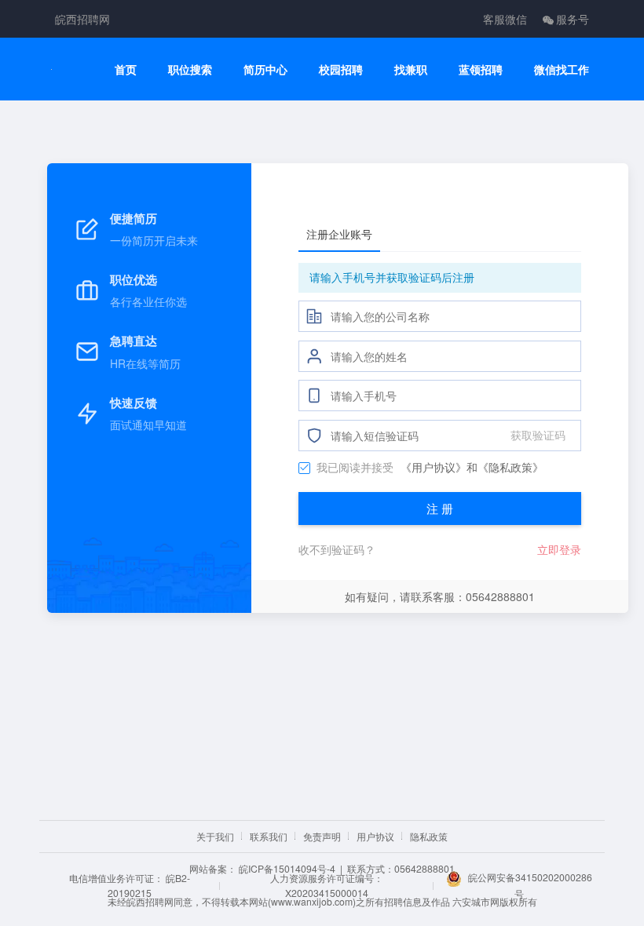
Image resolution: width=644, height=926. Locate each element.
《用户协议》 (434, 467)
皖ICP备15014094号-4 (287, 868)
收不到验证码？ (336, 549)
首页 (126, 69)
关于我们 (215, 836)
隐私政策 (429, 836)
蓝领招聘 (481, 69)
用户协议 (375, 836)
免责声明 (322, 836)
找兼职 (410, 69)
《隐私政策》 (510, 467)
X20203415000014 (326, 892)
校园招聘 (341, 69)
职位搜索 (190, 69)
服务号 (572, 19)
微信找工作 (561, 69)
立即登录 (559, 549)
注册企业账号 (339, 234)
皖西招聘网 (82, 19)
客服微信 (505, 19)
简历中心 (265, 69)
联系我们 (268, 836)
